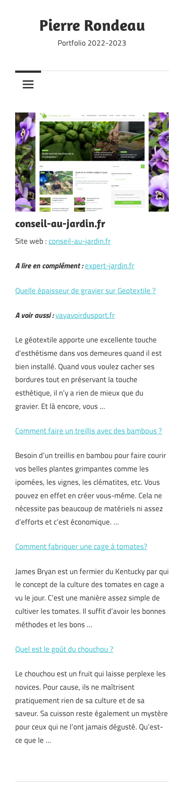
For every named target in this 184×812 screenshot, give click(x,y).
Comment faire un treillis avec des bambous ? (88, 431)
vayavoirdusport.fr (85, 315)
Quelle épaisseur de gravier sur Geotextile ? (85, 290)
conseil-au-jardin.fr (80, 241)
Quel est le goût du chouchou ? (64, 649)
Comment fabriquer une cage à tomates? (81, 546)
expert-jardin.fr (109, 265)
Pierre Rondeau (92, 25)
